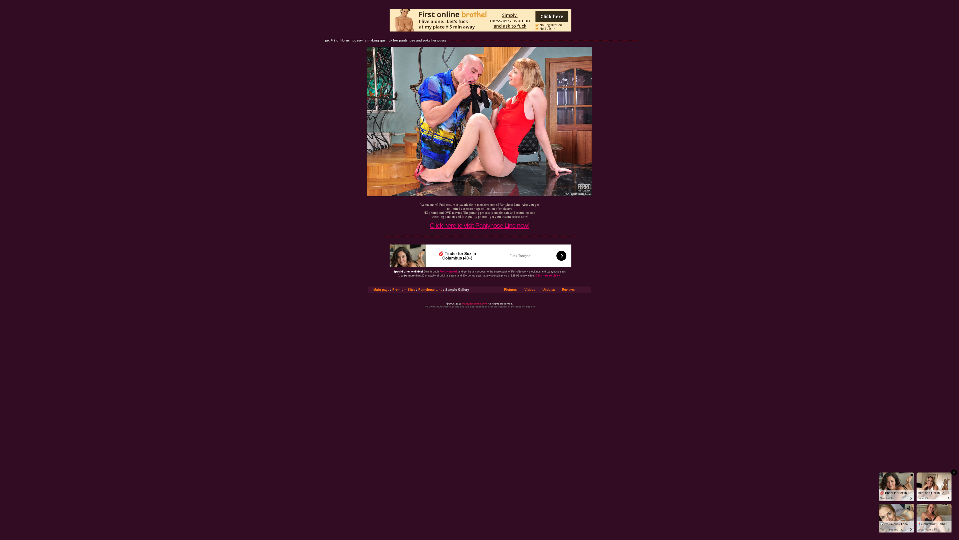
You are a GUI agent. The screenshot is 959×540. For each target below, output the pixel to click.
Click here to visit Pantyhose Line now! (479, 225)
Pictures (510, 290)
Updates (548, 290)
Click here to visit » (547, 275)
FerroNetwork (449, 271)
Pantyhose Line (430, 290)
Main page (381, 290)
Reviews (568, 290)
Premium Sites (403, 290)
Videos (529, 290)
